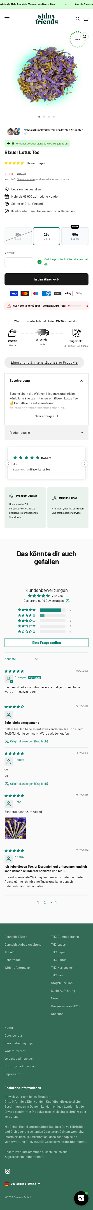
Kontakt (10, 1027)
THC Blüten (59, 960)
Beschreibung (20, 380)
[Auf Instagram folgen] (8, 1171)
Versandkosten (26, 179)
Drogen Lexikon (62, 983)
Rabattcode (13, 960)
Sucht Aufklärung (63, 990)
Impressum (12, 1074)
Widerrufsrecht (15, 1051)
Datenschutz (13, 1035)
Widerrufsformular (17, 967)
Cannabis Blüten (16, 936)
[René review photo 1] (15, 828)
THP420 (10, 952)
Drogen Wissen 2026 (65, 1006)
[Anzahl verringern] (10, 262)
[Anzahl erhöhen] (27, 262)
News (54, 998)
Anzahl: (10, 253)
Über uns (57, 1014)
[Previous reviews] (8, 463)
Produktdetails (19, 432)
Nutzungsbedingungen (20, 1066)
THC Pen (57, 975)
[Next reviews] (85, 463)
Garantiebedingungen (19, 1043)
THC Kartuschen (62, 967)
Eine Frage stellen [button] (46, 642)
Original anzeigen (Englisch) (29, 741)
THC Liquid (59, 952)
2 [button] (45, 902)
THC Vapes (58, 944)
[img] (14, 671)
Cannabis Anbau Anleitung (23, 944)
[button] (15, 163)
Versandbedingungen (19, 1058)
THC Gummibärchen (65, 936)
